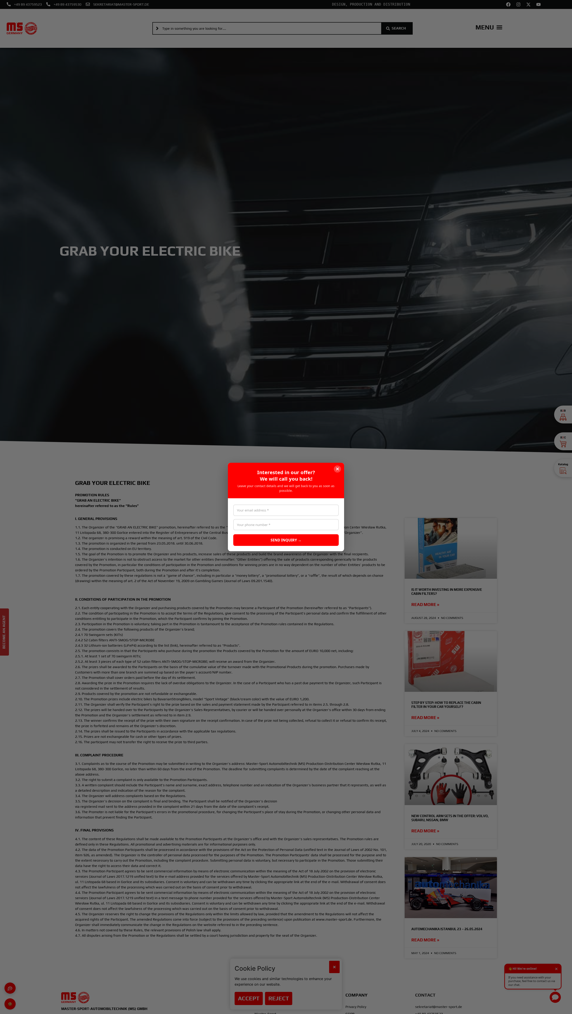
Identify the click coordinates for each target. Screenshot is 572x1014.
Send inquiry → (286, 540)
